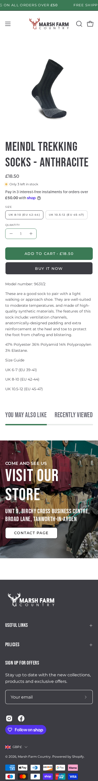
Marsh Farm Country (34, 756)
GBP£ (17, 747)
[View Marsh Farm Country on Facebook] (21, 718)
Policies (12, 645)
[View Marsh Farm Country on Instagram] (9, 718)
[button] (78, 23)
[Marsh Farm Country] (49, 24)
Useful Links (16, 625)
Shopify (78, 756)
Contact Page (31, 533)
